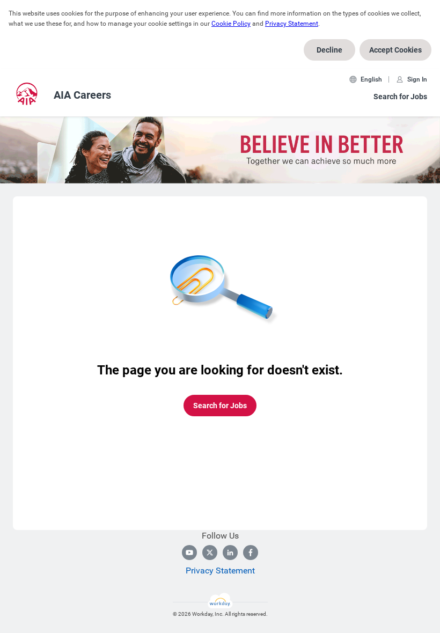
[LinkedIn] (230, 552)
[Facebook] (250, 552)
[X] (209, 552)
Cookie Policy (231, 23)
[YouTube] (189, 552)
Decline (329, 50)
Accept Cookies (395, 50)
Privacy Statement (291, 23)
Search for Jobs (400, 96)
